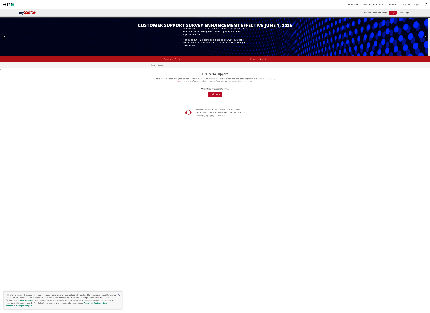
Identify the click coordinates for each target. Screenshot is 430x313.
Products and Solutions (373, 4)
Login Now (215, 94)
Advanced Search (259, 59)
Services (393, 4)
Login (393, 13)
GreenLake (353, 4)
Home (153, 65)
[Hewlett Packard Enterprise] (8, 4)
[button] (119, 295)
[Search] (426, 4)
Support (417, 4)
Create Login (404, 13)
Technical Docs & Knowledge (375, 13)
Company (405, 4)
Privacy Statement (26, 300)
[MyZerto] (27, 13)
